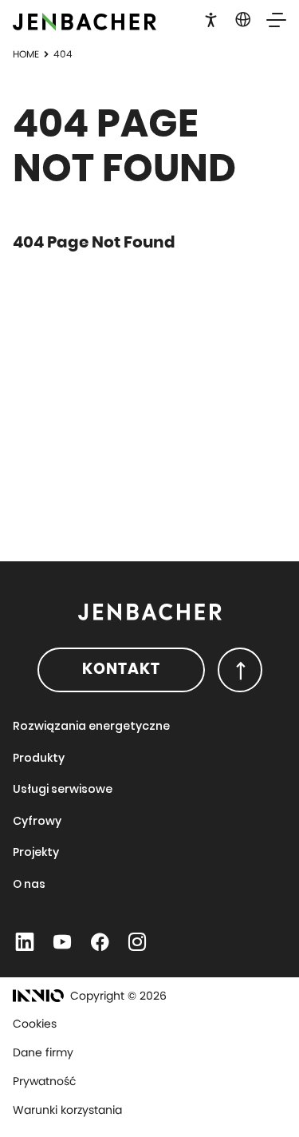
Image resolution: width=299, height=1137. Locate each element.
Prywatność (45, 1081)
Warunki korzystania (67, 1110)
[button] (210, 18)
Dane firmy (43, 1052)
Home (26, 54)
